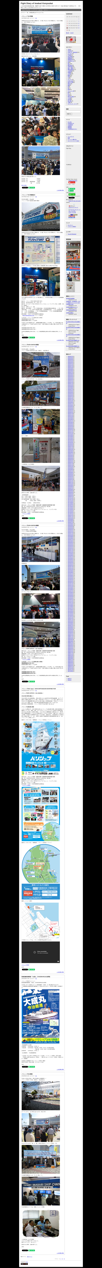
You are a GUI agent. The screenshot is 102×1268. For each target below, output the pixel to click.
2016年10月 (70, 518)
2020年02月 (70, 460)
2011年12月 (70, 601)
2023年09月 (70, 402)
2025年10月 (70, 368)
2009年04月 (70, 646)
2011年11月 (70, 602)
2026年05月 (70, 358)
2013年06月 (70, 575)
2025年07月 (70, 372)
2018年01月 (70, 496)
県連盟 (69, 72)
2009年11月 (70, 636)
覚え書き (70, 101)
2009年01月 (70, 651)
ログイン (46, 10)
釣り (69, 93)
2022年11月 (70, 415)
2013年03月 (70, 579)
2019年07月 (70, 471)
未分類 (69, 99)
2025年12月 (70, 365)
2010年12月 (70, 618)
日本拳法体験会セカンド (72, 307)
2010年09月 (70, 622)
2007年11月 (70, 669)
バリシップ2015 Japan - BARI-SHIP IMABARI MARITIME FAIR (39, 688)
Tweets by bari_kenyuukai (74, 201)
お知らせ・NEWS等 (72, 52)
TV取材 (69, 55)
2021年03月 (70, 442)
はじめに (41, 10)
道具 (69, 76)
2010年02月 (70, 632)
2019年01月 (70, 479)
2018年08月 (70, 486)
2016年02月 (70, 529)
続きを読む (24, 185)
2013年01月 (70, 582)
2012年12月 (70, 583)
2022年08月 (70, 419)
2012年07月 (70, 591)
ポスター (70, 79)
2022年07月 (70, 420)
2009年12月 (70, 635)
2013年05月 (70, 576)
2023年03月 (70, 409)
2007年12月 (70, 668)
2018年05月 (70, 490)
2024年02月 (70, 395)
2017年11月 (70, 499)
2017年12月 (70, 498)
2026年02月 (70, 362)
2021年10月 (70, 433)
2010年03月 (70, 631)
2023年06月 (70, 405)
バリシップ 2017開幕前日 (28, 195)
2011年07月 (70, 608)
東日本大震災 (71, 96)
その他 (69, 98)
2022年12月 (70, 413)
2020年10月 (70, 449)
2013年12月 (70, 566)
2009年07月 (70, 642)
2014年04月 (70, 561)
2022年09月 (70, 418)
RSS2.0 (69, 680)
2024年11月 (70, 383)
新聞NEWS (70, 59)
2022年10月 (70, 416)
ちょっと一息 (71, 91)
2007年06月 (70, 671)
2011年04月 (70, 612)
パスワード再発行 (72, 226)
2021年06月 (70, 438)
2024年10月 (70, 385)
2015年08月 (70, 538)
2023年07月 (70, 403)
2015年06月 (70, 541)
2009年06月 (70, 643)
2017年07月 (70, 505)
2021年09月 (70, 435)
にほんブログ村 (72, 212)
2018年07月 (70, 488)
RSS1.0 (69, 678)
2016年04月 (70, 526)
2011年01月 (70, 616)
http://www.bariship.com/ (28, 315)
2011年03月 (70, 613)
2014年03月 (70, 562)
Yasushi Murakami (72, 234)
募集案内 (70, 127)
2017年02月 (70, 512)
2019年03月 (70, 476)
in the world (70, 81)
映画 (69, 89)
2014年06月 (70, 558)
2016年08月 (70, 520)
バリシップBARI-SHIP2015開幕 (30, 525)
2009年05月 (70, 645)
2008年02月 (70, 665)
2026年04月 (70, 359)
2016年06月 (70, 523)
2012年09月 (70, 588)
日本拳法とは (71, 61)
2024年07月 (70, 389)
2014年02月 (70, 563)
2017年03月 (70, 511)
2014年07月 (70, 556)
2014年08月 (70, 555)
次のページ (29, 1256)
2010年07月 (70, 625)
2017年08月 (70, 503)
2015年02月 (70, 546)
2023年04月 (70, 408)
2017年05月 (70, 508)
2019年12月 (70, 463)
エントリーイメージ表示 (73, 140)
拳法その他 (70, 82)
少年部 (69, 73)
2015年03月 (70, 545)
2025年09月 (70, 369)
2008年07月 (70, 659)
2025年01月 (70, 380)
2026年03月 (70, 360)
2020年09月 (70, 450)
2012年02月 (70, 598)
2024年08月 (70, 388)
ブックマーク (71, 136)
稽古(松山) (70, 65)
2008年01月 (70, 666)
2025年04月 (70, 376)
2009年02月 (70, 649)
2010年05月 (70, 628)
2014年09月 (70, 553)
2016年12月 (70, 515)
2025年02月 (70, 379)
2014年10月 (70, 552)
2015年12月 (70, 532)
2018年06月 (70, 489)
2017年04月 (70, 509)
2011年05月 (70, 611)
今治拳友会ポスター (72, 129)
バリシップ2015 (26, 513)
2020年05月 (70, 456)
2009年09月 (70, 639)
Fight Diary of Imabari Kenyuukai (37, 3)
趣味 (69, 85)
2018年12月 (70, 480)
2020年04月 (70, 458)
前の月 (67, 32)
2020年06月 (70, 455)
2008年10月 (70, 655)
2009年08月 (70, 641)
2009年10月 (70, 638)
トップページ (34, 10)
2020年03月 (70, 459)
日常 (69, 95)
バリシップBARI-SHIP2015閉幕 (30, 344)
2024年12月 (70, 382)
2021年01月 (70, 445)
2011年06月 (70, 609)
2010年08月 (70, 623)
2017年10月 (70, 501)
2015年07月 (70, 539)
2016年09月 (70, 519)
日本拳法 (70, 51)
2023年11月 (70, 399)
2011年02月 (70, 615)
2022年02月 (70, 428)
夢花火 (69, 83)
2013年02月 (70, 581)
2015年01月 (70, 548)
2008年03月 (70, 664)
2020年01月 (70, 462)
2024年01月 (70, 396)
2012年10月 (70, 586)
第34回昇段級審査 (70, 298)
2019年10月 (70, 466)
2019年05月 (70, 473)
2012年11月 (70, 585)
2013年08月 (70, 572)
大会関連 (70, 71)
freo (27, 1262)
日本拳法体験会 (69, 312)
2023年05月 (70, 406)
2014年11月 (70, 551)
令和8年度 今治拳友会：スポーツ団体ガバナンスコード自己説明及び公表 (73, 303)
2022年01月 (70, 429)
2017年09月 (70, 502)
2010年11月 (70, 619)
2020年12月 (70, 446)
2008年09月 (70, 656)
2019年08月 (70, 469)
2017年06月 (70, 506)
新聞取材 (70, 58)
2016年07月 (70, 522)
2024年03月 (70, 393)
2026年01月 (70, 363)
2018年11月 (70, 482)
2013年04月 (70, 578)
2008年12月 (70, 652)
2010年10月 (70, 621)
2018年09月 (70, 485)
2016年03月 (70, 528)
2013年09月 (70, 571)
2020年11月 (70, 448)
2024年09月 (70, 386)
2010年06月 (70, 626)
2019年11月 (70, 465)
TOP (69, 49)
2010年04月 (70, 629)
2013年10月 (70, 569)
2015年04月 (70, 543)
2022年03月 (70, 426)
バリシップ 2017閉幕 (27, 16)
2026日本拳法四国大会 (71, 310)
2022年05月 (70, 423)
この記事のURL (60, 190)
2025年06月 (70, 373)
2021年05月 (70, 439)
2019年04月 (70, 475)
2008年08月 (70, 658)
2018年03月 (70, 493)
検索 (69, 138)
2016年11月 (70, 516)
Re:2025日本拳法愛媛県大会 (72, 340)
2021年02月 (70, 443)
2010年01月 (70, 633)
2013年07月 (70, 573)
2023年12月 (70, 398)
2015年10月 (70, 535)
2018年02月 (70, 495)
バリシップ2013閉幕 (27, 1074)
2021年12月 (70, 430)
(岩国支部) (70, 66)
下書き (69, 102)
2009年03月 (70, 648)
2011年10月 (70, 603)
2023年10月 (70, 400)
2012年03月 (70, 596)
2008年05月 (70, 661)
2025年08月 (70, 370)
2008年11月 (70, 654)
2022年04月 (70, 425)
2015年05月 (70, 542)
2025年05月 (70, 375)
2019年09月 (70, 468)
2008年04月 (70, 662)
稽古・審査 (70, 68)
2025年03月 (70, 378)
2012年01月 (70, 599)
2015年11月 (70, 533)
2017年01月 (70, 513)
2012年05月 (70, 593)
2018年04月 (70, 492)
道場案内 (70, 126)
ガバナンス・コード (72, 103)
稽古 (69, 63)
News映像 (70, 56)
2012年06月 (70, 592)
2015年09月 (70, 536)
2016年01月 (70, 531)
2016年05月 (70, 525)
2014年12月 (70, 549)
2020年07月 (70, 453)
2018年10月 (70, 483)
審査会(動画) (71, 69)
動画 (69, 75)
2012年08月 (70, 589)
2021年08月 (70, 436)
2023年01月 (70, 412)
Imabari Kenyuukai (26, 10)
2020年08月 (70, 452)
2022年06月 (70, 422)
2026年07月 (70, 356)
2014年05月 (70, 559)
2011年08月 (70, 606)
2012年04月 (70, 595)
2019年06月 (70, 472)
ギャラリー (70, 225)
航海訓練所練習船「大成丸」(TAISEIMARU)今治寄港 (36, 976)
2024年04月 (70, 392)
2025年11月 (70, 366)
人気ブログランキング (73, 207)
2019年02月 (70, 478)
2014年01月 (70, 565)
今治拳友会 (70, 124)
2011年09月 (70, 605)
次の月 (71, 32)
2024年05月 (70, 390)
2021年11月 (70, 432)
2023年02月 (70, 410)
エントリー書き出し (72, 139)
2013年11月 (70, 568)
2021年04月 (70, 440)
